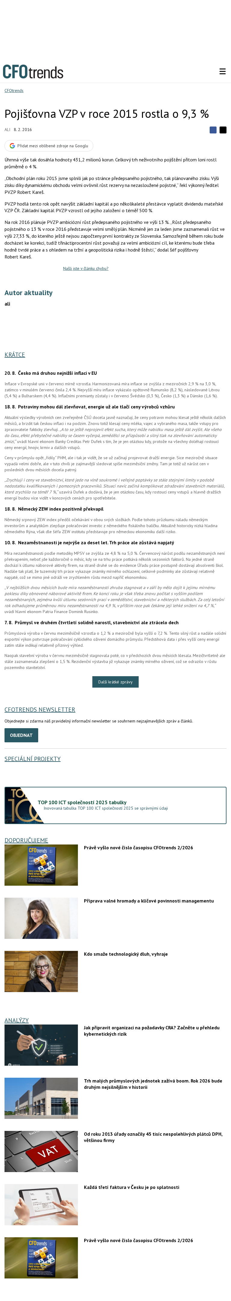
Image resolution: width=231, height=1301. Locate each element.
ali (7, 129)
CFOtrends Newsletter (40, 709)
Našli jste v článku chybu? (86, 268)
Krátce (15, 355)
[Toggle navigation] (222, 71)
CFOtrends (14, 90)
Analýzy (17, 1020)
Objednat (21, 735)
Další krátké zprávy (115, 682)
